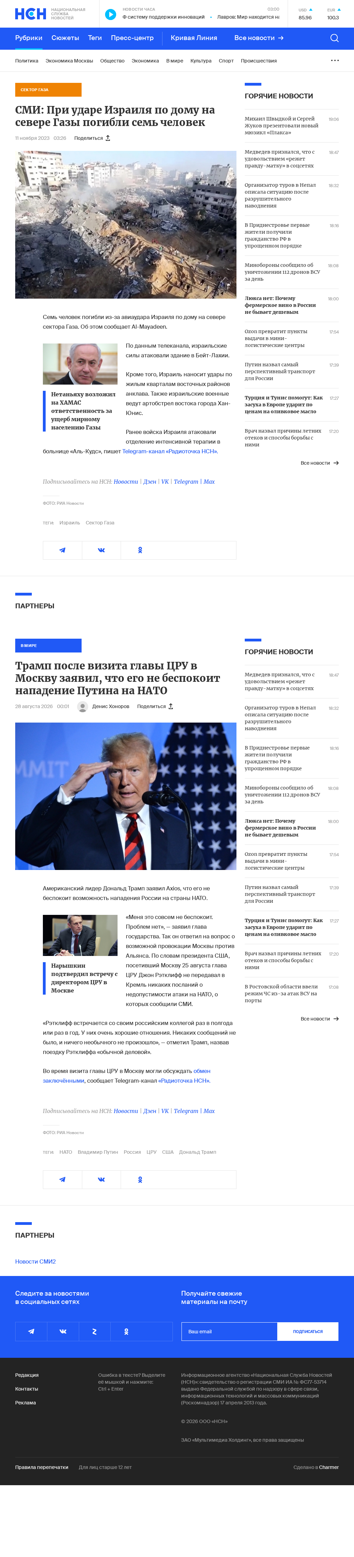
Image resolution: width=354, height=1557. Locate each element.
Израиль (69, 523)
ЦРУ (152, 1152)
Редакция (27, 1375)
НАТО (65, 1152)
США (168, 1152)
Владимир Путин (98, 1152)
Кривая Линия (194, 38)
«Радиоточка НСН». (184, 1080)
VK (165, 481)
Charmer (329, 1467)
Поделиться (88, 138)
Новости (126, 481)
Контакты (26, 1389)
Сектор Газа (100, 523)
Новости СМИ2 (35, 1261)
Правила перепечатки (41, 1467)
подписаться (308, 1331)
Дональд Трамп (197, 1152)
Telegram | (189, 481)
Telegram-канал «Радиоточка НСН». (170, 451)
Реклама (25, 1403)
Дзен (149, 481)
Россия (132, 1152)
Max (209, 481)
